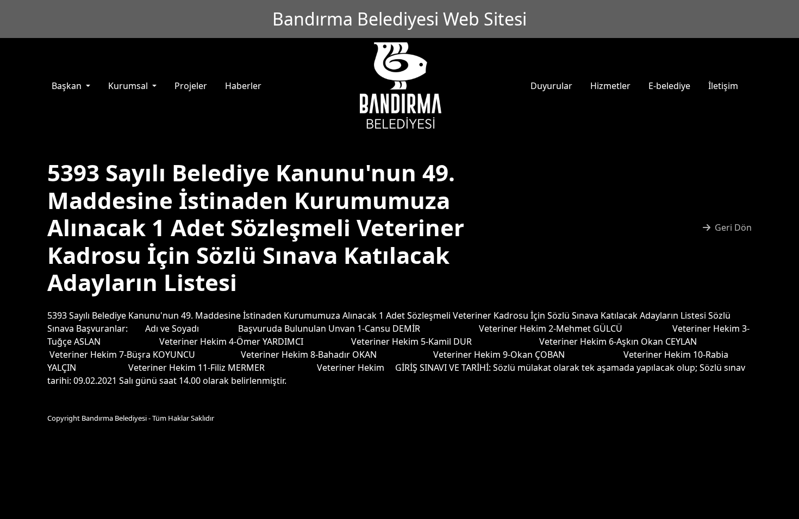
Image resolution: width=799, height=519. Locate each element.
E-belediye (669, 86)
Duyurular (551, 86)
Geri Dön (733, 227)
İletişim (723, 86)
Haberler (243, 86)
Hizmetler (610, 86)
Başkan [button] (68, 86)
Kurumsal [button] (129, 86)
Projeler (190, 86)
